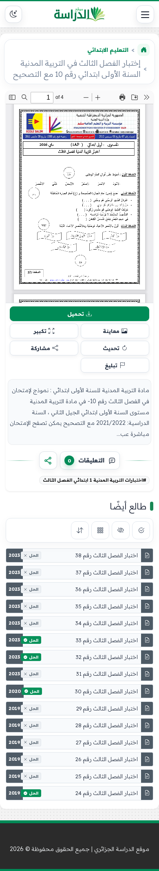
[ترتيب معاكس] (80, 530)
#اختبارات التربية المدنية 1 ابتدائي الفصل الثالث (94, 480)
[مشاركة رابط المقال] (48, 460)
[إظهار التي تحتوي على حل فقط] (141, 530)
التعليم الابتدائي (107, 50)
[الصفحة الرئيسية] (143, 50)
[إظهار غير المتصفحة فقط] (121, 530)
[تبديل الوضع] (13, 14)
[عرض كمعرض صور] (100, 530)
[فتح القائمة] (145, 14)
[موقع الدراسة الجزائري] (79, 14)
